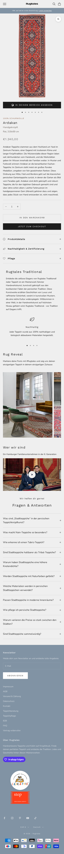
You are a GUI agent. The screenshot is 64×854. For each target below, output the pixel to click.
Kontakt (6, 706)
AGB (5, 691)
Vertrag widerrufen (12, 730)
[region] (32, 328)
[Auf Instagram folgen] (12, 818)
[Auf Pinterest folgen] (19, 818)
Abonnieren (15, 675)
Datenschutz (8, 701)
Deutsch (37, 827)
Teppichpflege (9, 715)
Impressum (8, 686)
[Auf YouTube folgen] (27, 818)
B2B (5, 720)
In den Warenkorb (32, 217)
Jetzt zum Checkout (32, 226)
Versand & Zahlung (12, 696)
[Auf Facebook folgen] (4, 818)
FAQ (5, 725)
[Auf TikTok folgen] (35, 818)
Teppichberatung (10, 711)
